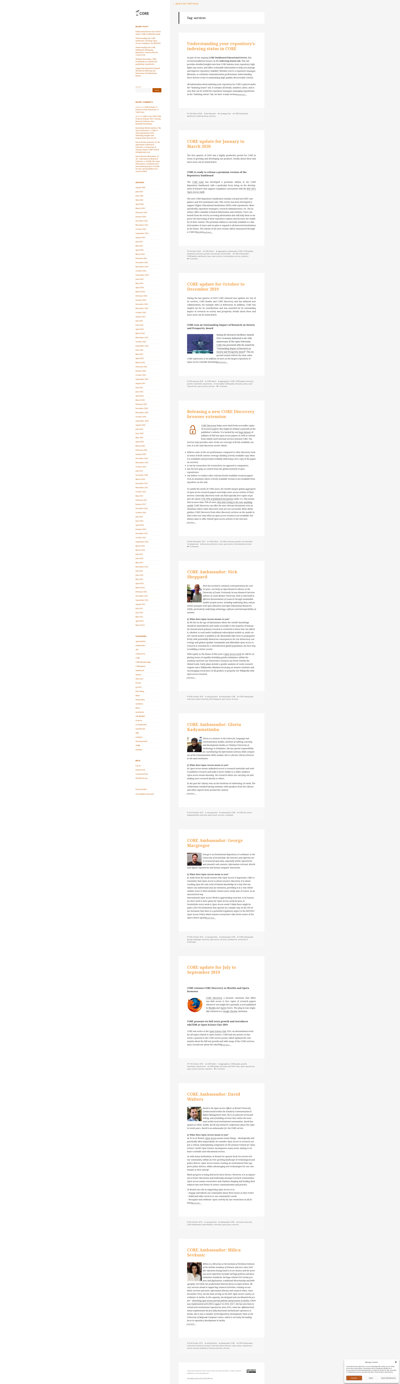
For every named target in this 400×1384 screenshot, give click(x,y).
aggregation (140, 641)
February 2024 (141, 296)
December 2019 (142, 458)
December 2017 (142, 483)
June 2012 (139, 575)
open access (228, 544)
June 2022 (139, 350)
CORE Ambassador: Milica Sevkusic (214, 1252)
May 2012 (139, 579)
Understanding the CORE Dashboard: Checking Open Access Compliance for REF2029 (148, 40)
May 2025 (139, 246)
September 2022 (142, 346)
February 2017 (141, 500)
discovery (139, 679)
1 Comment (193, 259)
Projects (139, 720)
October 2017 (141, 492)
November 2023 (142, 308)
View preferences (388, 1378)
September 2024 (142, 275)
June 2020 (139, 433)
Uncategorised (141, 741)
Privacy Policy (141, 789)
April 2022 (140, 358)
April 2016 (140, 525)
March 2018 (140, 479)
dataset (138, 674)
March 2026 (140, 208)
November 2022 (142, 337)
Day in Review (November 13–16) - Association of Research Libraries (147, 158)
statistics (139, 737)
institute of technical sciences (198, 1346)
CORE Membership (143, 662)
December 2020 (142, 408)
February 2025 (141, 258)
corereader (220, 384)
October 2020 (141, 417)
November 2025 (142, 225)
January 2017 (141, 504)
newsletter (140, 712)
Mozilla (212, 1008)
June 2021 (139, 392)
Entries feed (140, 770)
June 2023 (139, 325)
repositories (140, 729)
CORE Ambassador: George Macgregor (215, 843)
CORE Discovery (208, 425)
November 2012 (142, 567)
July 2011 (139, 608)
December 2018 (142, 475)
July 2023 (139, 321)
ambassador (140, 645)
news (209, 256)
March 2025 (140, 254)
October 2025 (141, 229)
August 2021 (140, 383)
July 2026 (139, 191)
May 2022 (139, 354)
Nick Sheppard (215, 699)
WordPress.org (142, 778)
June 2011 (139, 612)
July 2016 (139, 517)
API (137, 649)
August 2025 (140, 237)
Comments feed (142, 774)
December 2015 (142, 533)
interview (190, 699)
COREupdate (141, 666)
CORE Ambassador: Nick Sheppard (212, 574)
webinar (139, 749)
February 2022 (141, 367)
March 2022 (140, 362)
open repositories (248, 1066)
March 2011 (140, 625)
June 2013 (139, 558)
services (212, 116)
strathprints (232, 939)
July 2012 (139, 571)
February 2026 (141, 212)
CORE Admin (209, 251)
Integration (140, 699)
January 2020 (141, 454)
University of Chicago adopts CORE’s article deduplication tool (147, 149)
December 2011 (142, 596)
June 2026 (139, 196)
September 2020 (142, 421)
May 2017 (139, 496)
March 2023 (140, 333)
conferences (140, 654)
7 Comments (194, 546)
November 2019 (142, 462)
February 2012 (141, 592)
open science (217, 256)
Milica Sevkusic (225, 1346)
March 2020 (140, 446)
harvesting (140, 691)
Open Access (211, 1138)
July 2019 (139, 471)
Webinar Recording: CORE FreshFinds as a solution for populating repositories (146, 61)
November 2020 (142, 412)
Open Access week (232, 654)
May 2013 (139, 562)
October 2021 (141, 375)
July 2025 (139, 241)
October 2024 (141, 271)
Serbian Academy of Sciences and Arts (207, 1348)
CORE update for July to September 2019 (211, 969)
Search (138, 87)
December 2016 (142, 508)
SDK (137, 733)
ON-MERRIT (140, 716)
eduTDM (231, 1066)
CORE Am (242, 812)
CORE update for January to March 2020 (215, 143)
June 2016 (139, 521)
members (139, 704)
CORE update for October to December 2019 (216, 286)
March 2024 (140, 292)
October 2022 (141, 342)
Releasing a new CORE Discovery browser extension (220, 414)
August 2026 (140, 187)
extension (214, 544)
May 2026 (139, 200)
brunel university (245, 1222)
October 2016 (141, 512)
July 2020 (139, 429)
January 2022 (141, 371)
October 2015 (141, 537)
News (138, 708)
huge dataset (245, 432)
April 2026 (140, 204)
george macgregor (194, 939)
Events (138, 683)
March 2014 (140, 550)
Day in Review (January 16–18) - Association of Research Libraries (148, 144)
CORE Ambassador (241, 254)
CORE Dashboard (241, 113)
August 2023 (140, 317)
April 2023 (140, 329)
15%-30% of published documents (217, 499)
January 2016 (141, 529)
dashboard (140, 670)
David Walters (207, 1224)
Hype (138, 695)
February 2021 (141, 404)
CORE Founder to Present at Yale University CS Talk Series (147, 109)
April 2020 (140, 442)
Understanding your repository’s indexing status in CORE (221, 46)
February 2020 (141, 450)
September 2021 (142, 379)
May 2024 (139, 283)
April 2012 (140, 583)
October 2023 (141, 312)
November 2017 (142, 487)
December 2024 (142, 262)
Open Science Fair (217, 1031)
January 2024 (141, 300)
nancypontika (212, 696)
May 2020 (139, 437)
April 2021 (140, 396)
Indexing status (202, 116)
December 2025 (142, 221)
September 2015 (142, 542)
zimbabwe (229, 815)
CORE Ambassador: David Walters (213, 1096)
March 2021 (140, 400)
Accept (354, 1378)
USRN (138, 745)
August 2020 (140, 425)
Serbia (189, 1348)
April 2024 (140, 287)
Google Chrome (230, 1011)
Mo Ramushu (211, 113)
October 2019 (141, 467)
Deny (371, 1378)
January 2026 (141, 216)
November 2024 (142, 267)
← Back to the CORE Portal (185, 3)
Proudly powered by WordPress (200, 1378)
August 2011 (140, 604)
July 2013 (139, 554)
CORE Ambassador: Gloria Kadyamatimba (214, 727)
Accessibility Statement (145, 794)
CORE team (198, 182)
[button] (396, 1362)
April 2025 (140, 250)
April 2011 (140, 621)
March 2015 (140, 546)
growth (138, 687)
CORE (138, 658)
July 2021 (139, 387)
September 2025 (142, 233)
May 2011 (139, 617)
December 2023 (142, 304)
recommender (141, 724)
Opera (223, 1008)
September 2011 (142, 600)
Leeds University (201, 699)
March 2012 (140, 587)
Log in (138, 766)
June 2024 (139, 279)
